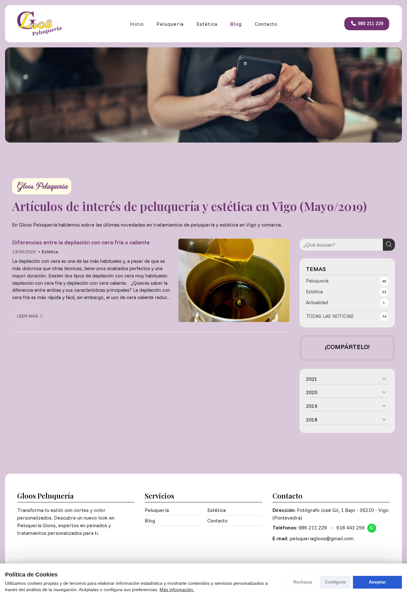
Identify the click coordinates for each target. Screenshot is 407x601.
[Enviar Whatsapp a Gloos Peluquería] (371, 528)
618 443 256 (350, 527)
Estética (50, 252)
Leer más (27, 316)
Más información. (177, 589)
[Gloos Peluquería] (39, 23)
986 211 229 (313, 527)
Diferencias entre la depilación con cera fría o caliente (81, 242)
